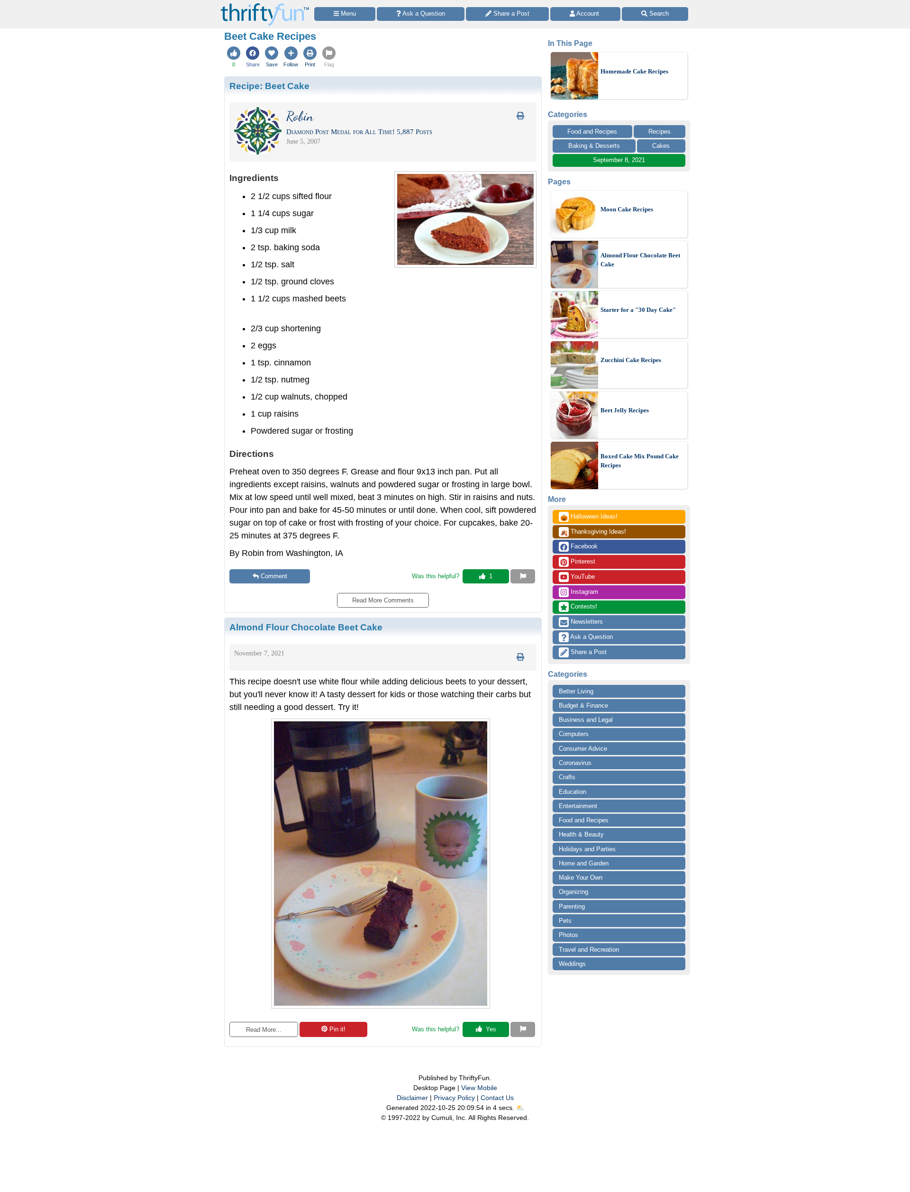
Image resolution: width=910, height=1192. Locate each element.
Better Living (576, 691)
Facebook (583, 546)
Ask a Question (591, 636)
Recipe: (269, 86)
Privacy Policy (454, 1097)
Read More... (264, 1029)
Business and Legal (586, 719)
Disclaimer (412, 1097)
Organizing (573, 891)
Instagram (583, 591)
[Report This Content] (522, 576)
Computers (574, 733)
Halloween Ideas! (589, 517)
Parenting (572, 906)
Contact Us (497, 1097)
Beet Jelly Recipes (625, 410)
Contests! (583, 606)
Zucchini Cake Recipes (631, 360)
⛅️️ (520, 1107)
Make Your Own (580, 877)
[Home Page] (265, 5)
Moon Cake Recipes (627, 209)
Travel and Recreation (589, 949)
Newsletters (586, 621)
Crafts (567, 777)
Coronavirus (575, 762)
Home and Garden (584, 863)
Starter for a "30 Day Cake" (638, 309)
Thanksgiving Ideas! (593, 532)
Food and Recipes (592, 131)
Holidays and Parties (587, 849)
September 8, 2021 (619, 160)
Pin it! (337, 1029)
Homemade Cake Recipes (634, 71)
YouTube (582, 576)
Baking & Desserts (594, 145)
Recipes (659, 131)
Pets (565, 920)
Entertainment (578, 806)
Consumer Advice (583, 748)
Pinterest (582, 561)
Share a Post (588, 651)
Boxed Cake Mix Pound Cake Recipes (640, 461)
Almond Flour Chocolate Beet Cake (640, 260)
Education (572, 791)
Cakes (661, 145)
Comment (274, 576)
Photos (568, 934)
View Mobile (479, 1088)
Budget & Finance (583, 705)
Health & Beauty (581, 834)
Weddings (572, 963)
